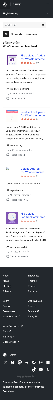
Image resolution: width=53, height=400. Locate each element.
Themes (32, 280)
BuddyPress (11, 341)
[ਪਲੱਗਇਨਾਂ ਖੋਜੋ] (43, 25)
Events (31, 306)
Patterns (32, 291)
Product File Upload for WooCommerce (33, 114)
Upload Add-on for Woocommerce (32, 170)
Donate (33, 311)
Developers (9, 311)
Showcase (33, 275)
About (6, 275)
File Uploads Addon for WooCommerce (33, 57)
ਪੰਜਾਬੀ (13, 355)
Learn (6, 300)
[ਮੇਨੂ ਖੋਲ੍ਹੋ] (48, 4)
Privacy (7, 291)
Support (7, 306)
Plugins (31, 286)
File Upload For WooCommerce (33, 215)
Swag (32, 316)
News (6, 280)
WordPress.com (13, 326)
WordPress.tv (11, 316)
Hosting (7, 286)
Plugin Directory (11, 13)
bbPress (9, 336)
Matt (7, 331)
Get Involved (35, 300)
